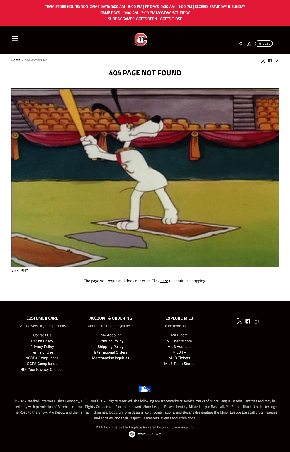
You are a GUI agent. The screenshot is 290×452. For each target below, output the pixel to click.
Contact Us (42, 335)
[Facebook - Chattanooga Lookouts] (270, 60)
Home (15, 60)
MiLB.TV (179, 352)
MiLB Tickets (179, 358)
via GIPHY (19, 270)
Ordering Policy (111, 341)
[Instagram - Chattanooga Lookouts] (277, 60)
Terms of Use (42, 352)
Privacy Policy (42, 346)
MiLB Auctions (179, 346)
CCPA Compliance (42, 363)
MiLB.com (179, 335)
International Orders (110, 352)
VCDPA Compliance (42, 358)
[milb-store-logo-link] (145, 391)
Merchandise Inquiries (110, 358)
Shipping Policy (111, 346)
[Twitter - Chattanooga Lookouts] (263, 60)
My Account (111, 335)
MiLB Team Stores (179, 363)
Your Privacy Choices (45, 369)
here (164, 281)
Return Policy (42, 341)
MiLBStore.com (179, 341)
